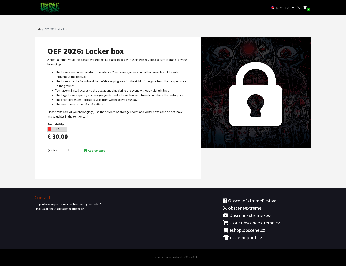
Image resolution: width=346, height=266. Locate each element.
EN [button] (276, 8)
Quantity (52, 150)
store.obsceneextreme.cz (254, 223)
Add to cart (96, 150)
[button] (298, 8)
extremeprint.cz (245, 237)
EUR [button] (288, 8)
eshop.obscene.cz (246, 230)
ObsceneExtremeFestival (252, 201)
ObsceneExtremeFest (250, 215)
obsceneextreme (244, 208)
